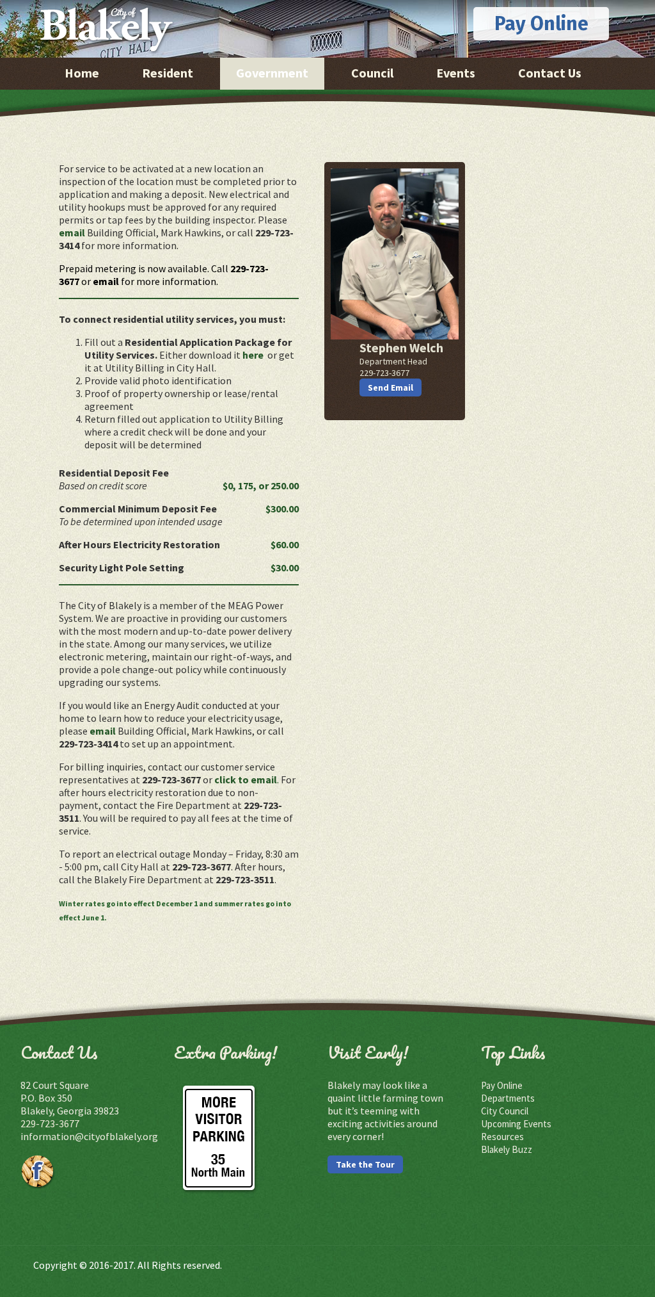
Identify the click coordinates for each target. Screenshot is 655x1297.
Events (455, 73)
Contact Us (549, 73)
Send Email (390, 387)
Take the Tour (365, 1164)
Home (82, 73)
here (253, 354)
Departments (508, 1098)
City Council (504, 1111)
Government (272, 73)
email (72, 232)
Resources (502, 1136)
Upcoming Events (516, 1124)
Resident (167, 73)
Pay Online (541, 23)
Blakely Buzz (506, 1149)
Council (372, 73)
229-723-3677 (49, 1123)
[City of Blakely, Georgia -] (106, 52)
